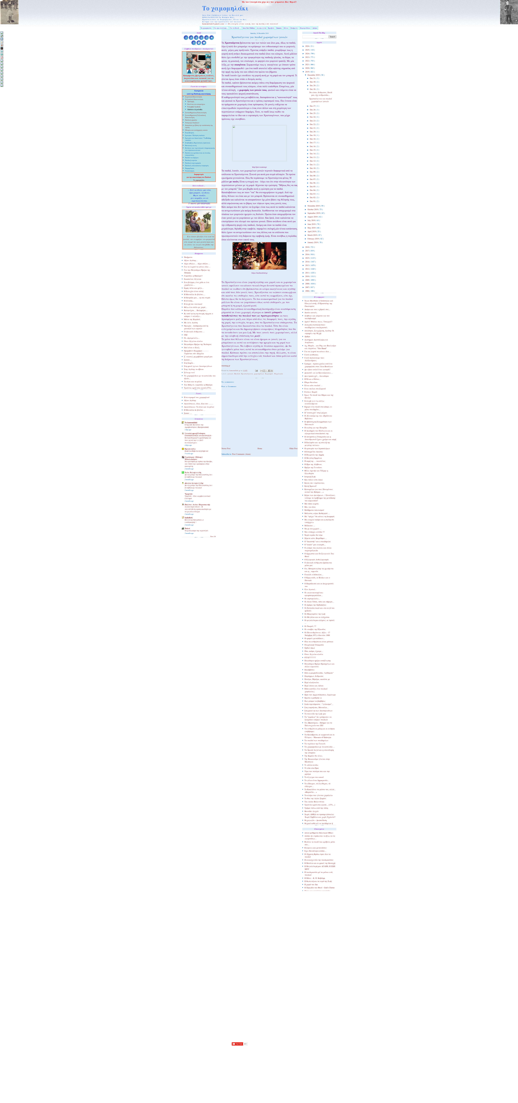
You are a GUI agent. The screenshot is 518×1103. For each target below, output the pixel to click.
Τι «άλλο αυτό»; (311, 765)
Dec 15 (313, 150)
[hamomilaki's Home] (1, 32)
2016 (307, 254)
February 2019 (313, 238)
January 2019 (313, 242)
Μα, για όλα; (310, 507)
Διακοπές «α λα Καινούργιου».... (318, 372)
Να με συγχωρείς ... (312, 528)
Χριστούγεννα (247, 374)
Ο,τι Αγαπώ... (310, 589)
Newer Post (225, 448)
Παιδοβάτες (309, 669)
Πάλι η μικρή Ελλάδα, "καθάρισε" (319, 673)
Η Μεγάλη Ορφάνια (313, 458)
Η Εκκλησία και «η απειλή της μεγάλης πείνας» (317, 443)
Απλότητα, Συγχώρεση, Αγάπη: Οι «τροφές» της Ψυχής (319, 332)
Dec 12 (313, 161)
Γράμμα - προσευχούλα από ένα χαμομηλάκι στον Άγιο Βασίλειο (318, 365)
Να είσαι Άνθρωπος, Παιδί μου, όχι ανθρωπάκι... (320, 93)
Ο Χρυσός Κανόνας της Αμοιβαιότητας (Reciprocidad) (197, 426)
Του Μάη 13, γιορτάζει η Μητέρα (198, 384)
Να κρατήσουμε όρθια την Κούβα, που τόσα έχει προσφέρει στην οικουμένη (198, 463)
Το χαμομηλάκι (225, 8)
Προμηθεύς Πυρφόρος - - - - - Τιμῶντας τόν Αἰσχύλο (196, 352)
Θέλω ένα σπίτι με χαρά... (195, 307)
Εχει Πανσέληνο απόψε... (315, 851)
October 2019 (313, 209)
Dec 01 (313, 201)
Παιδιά (237, 374)
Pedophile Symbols (194, 107)
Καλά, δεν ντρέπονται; (314, 483)
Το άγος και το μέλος (193, 381)
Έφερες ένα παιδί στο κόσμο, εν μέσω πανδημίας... (318, 408)
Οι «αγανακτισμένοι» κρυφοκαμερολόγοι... (313, 594)
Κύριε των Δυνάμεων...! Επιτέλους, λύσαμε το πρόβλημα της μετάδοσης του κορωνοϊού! (319, 498)
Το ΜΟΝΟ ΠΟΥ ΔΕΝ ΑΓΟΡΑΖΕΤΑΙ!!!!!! (313, 998)
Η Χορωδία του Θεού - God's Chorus (319, 887)
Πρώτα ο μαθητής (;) (313, 697)
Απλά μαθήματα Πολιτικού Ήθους (318, 832)
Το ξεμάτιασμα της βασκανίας (317, 1003)
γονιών (230, 374)
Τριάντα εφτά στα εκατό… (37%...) (319, 804)
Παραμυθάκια (305, 28)
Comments (307, 1036)
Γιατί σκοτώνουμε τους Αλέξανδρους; (314, 359)
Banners (279, 28)
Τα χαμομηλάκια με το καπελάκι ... (319, 746)
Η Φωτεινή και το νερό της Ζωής (318, 881)
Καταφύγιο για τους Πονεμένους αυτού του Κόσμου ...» (318, 490)
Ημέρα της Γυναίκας (313, 467)
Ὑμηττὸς (189, 493)
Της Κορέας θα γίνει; (313, 755)
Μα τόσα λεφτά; (311, 503)
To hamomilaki (191, 422)
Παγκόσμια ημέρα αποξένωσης (317, 660)
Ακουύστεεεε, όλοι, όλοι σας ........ (198, 403)
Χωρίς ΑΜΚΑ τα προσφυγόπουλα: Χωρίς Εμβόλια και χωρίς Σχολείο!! (319, 815)
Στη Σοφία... (189, 363)
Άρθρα (314, 28)
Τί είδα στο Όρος (311, 768)
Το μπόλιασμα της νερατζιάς (196, 530)
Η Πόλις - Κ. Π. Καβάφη (314, 878)
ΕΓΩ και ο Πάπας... (312, 379)
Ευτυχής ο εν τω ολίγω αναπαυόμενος (314, 402)
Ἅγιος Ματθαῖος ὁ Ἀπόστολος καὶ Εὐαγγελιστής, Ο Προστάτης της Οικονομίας (318, 303)
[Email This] (261, 370)
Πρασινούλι (190, 448)
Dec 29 (313, 85)
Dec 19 (313, 135)
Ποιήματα (294, 28)
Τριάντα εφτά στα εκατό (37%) (197, 388)
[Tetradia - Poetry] (1, 82)
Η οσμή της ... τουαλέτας (315, 461)
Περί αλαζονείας (311, 682)
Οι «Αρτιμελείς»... (192, 338)
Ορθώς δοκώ (309, 648)
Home (260, 448)
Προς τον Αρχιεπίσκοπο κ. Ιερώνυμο (320, 694)
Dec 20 (313, 131)
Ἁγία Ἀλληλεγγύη (193, 472)
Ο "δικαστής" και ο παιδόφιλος (317, 541)
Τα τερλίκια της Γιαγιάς (315, 743)
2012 (307, 269)
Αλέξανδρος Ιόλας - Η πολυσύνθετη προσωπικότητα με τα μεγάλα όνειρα (198, 509)
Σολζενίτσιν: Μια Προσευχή (316, 963)
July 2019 (312, 220)
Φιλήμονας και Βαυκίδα (314, 1018)
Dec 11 (313, 164)
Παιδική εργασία (191, 120)
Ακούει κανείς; (310, 312)
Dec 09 (313, 171)
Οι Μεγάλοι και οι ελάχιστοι (316, 617)
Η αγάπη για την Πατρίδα (315, 427)
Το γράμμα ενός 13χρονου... (316, 987)
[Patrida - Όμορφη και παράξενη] (1, 76)
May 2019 (312, 227)
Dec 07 (313, 179)
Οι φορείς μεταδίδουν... (314, 638)
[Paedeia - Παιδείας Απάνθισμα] (1, 70)
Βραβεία (271, 28)
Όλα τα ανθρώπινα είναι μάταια (318, 641)
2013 (307, 265)
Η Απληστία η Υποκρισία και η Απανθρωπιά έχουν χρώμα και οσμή (320, 438)
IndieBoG (189, 517)
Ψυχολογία (278, 374)
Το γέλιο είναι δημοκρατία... (316, 780)
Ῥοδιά (187, 528)
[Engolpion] (1, 48)
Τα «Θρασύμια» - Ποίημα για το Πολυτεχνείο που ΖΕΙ (318, 724)
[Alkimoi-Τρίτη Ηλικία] (1, 42)
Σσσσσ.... (188, 359)
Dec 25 (313, 113)
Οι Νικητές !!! (310, 626)
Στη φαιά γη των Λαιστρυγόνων (318, 710)
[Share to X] (266, 370)
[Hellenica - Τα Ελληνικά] (1, 54)
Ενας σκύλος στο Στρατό (315, 388)
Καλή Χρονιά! (310, 486)
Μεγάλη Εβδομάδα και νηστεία (317, 910)
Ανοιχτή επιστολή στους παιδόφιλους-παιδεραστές (315, 326)
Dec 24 (313, 117)
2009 (307, 280)
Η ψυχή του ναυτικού (193, 304)
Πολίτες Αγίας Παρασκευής (197, 504)
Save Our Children (249, 28)
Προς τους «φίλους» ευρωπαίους (318, 954)
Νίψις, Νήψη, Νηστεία (313, 919)
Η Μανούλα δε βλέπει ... (194, 410)
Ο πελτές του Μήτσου (313, 925)
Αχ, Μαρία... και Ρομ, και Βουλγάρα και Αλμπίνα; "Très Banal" (320, 347)
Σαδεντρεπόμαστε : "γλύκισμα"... (318, 704)
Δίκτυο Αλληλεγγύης (194, 483)
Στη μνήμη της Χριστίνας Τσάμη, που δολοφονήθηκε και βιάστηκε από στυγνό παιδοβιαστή (320, 969)
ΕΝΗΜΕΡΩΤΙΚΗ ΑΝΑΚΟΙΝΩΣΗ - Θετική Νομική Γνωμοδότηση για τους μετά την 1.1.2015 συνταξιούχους (198, 439)
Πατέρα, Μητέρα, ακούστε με (317, 679)
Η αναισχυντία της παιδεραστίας (318, 860)
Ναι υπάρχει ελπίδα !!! (314, 532)
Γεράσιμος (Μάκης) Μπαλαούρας (194, 458)
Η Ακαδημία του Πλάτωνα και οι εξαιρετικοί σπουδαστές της (318, 432)
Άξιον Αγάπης (190, 400)
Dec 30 (313, 82)
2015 (307, 258)
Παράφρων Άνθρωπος (313, 676)
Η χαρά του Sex (311, 884)
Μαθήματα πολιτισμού (314, 510)
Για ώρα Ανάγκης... (221, 28)
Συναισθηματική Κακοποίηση (196, 113)
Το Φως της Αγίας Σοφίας (315, 798)
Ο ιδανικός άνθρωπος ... (194, 331)
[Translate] (1, 39)
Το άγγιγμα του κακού (314, 777)
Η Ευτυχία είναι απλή (193, 291)
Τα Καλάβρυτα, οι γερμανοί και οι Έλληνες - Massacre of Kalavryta (319, 736)
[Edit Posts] (1, 36)
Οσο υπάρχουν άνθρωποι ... (316, 935)
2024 (307, 53)
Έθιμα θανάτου (311, 382)
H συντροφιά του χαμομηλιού (196, 397)
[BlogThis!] (264, 370)
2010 (307, 276)
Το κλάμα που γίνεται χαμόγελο (318, 795)
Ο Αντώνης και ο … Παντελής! (317, 922)
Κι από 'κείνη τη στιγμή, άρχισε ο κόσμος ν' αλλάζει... (198, 314)
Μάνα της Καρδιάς (192, 319)
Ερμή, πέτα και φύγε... (194, 288)
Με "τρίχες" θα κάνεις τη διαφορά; (319, 516)
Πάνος (286, 28)
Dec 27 (313, 106)
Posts (305, 1031)
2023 (307, 57)
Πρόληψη (190, 101)
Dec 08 (313, 175)
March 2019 (312, 235)
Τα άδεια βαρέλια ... (313, 975)
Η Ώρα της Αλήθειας (313, 464)
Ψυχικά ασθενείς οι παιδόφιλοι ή (318, 823)
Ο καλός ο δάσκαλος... (313, 574)
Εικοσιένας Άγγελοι (192, 279)
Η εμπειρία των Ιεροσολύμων (317, 448)
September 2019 (314, 213)
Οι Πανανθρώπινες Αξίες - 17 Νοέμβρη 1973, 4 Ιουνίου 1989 (317, 633)
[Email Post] (256, 370)
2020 (307, 68)
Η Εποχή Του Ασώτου (313, 451)
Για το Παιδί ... (235, 28)
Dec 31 (313, 78)
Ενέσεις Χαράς (310, 392)
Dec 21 (313, 128)
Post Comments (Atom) (241, 454)
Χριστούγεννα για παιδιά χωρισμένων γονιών (320, 100)
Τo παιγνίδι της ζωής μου (315, 713)
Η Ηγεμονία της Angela (314, 454)
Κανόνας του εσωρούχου (196, 104)
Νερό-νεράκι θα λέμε (313, 535)
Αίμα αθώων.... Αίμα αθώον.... (197, 263)
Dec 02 (313, 197)
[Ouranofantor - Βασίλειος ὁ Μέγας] (1, 67)
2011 (307, 272)
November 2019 (314, 205)
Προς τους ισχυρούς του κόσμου (317, 957)
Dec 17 (313, 142)
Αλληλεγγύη (261, 28)
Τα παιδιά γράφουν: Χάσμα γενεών (320, 984)
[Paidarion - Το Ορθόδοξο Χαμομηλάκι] (1, 73)
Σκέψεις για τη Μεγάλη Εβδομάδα (319, 960)
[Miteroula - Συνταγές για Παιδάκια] (1, 63)
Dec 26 (313, 109)
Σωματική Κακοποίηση (193, 97)
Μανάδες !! (309, 906)
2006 (307, 291)
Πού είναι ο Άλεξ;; (192, 347)
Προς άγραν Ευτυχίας (313, 950)
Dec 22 (313, 124)
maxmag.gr (225, 365)
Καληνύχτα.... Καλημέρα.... (196, 310)
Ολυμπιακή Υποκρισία (314, 644)
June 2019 (312, 224)
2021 (307, 64)
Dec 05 (313, 186)
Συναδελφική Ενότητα (195, 433)
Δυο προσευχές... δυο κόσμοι (316, 376)
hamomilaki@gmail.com (213, 24)
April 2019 (312, 231)
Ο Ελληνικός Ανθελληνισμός (316, 559)
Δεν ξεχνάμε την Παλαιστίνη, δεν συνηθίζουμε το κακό (198, 475)
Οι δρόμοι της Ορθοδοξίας (315, 605)
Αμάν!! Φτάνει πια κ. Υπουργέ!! (318, 321)
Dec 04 (313, 190)
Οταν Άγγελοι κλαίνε (313, 654)
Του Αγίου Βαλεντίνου (314, 801)
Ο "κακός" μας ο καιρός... (315, 544)
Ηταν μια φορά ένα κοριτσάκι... (318, 890)
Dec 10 (313, 168)
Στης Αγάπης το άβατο (193, 369)
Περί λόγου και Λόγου (313, 685)
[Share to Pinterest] (271, 370)
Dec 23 (313, 120)
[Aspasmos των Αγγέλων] (1, 45)
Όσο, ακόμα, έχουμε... (313, 651)
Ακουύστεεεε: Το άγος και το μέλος (199, 407)
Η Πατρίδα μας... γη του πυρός (197, 297)
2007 (307, 287)
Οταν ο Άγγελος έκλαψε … (316, 938)
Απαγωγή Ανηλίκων (192, 123)
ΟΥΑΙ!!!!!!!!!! (310, 657)
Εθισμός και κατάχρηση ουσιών (196, 130)
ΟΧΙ (185, 335)
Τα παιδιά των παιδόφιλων (316, 740)
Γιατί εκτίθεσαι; (311, 354)
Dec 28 (313, 89)
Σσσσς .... (188, 413)
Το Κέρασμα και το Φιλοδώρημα (318, 994)
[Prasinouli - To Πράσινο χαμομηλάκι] (1, 79)
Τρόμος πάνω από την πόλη (316, 808)
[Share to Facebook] (269, 370)
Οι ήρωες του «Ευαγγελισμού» (317, 929)
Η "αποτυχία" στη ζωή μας (315, 412)
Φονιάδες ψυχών (311, 811)
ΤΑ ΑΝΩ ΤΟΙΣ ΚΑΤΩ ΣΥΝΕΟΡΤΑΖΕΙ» (313, 979)
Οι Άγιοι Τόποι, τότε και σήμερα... (319, 601)
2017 (307, 250)
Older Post (293, 448)
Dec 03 (313, 193)
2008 (307, 283)
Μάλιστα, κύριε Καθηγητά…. (317, 513)
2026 (307, 46)
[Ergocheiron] (1, 51)
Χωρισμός (269, 374)
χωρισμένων (259, 374)
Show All (213, 536)
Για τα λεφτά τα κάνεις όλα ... (317, 351)
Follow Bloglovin (239, 1065)
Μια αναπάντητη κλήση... (315, 913)
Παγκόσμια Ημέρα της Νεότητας (198, 344)
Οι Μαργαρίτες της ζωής (315, 614)
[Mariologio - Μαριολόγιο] (1, 60)
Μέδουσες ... (309, 525)
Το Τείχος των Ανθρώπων (315, 1006)
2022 (307, 60)
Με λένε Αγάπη (191, 322)
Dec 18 (313, 139)
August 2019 (313, 216)
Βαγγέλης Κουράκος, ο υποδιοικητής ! (194, 521)
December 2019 (314, 75)
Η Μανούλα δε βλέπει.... (194, 294)
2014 (307, 261)
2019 (307, 71)
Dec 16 (313, 146)
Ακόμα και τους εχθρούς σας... (317, 309)
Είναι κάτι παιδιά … (313, 385)
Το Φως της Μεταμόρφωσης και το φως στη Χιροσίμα (319, 1013)
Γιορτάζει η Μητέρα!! (193, 275)
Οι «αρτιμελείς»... (312, 598)
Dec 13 (313, 157)
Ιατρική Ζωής (310, 476)
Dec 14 (313, 153)
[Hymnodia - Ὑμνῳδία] (1, 57)
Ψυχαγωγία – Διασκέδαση (315, 820)
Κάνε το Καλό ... (311, 903)
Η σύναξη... (189, 300)
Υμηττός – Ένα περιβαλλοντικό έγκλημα (197, 497)
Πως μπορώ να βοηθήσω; (314, 701)
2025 (307, 50)
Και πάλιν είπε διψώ (313, 479)
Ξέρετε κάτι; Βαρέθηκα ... (315, 538)
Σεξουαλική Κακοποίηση (194, 99)
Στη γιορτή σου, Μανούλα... (316, 707)
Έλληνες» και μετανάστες (315, 847)
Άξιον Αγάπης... (191, 260)
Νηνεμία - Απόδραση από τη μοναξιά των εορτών (196, 327)
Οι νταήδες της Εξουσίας (315, 629)
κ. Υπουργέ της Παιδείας (315, 897)
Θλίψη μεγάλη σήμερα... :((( (316, 894)
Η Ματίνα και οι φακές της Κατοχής (320, 863)
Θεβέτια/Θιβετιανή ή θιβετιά (196, 451)
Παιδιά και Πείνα (312, 947)
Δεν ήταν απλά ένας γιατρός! (317, 369)
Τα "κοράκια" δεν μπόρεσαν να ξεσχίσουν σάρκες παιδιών (318, 718)
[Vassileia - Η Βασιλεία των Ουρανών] (1, 85)
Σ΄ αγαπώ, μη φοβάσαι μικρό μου (198, 356)
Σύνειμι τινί (189, 372)
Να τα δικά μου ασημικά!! (315, 916)
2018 (307, 247)
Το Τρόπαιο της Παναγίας (315, 1009)
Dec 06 (313, 183)
